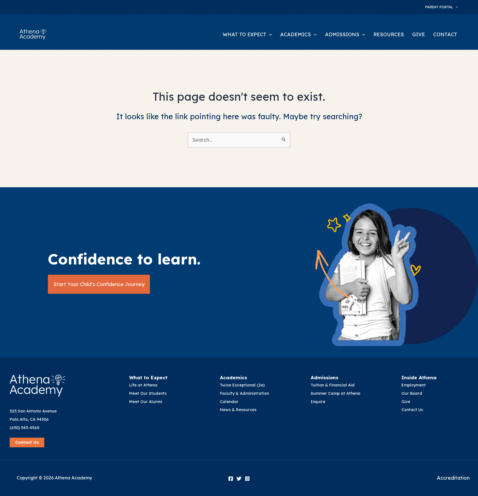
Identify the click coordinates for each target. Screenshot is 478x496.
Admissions (324, 377)
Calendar (229, 401)
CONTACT (445, 34)
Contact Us (27, 442)
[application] (455, 7)
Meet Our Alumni (145, 401)
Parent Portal (439, 7)
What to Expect (148, 377)
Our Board (411, 393)
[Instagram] (247, 478)
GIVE (418, 34)
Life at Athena (143, 385)
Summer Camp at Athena (335, 393)
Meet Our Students (148, 393)
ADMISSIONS (342, 34)
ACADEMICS (295, 34)
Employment (413, 385)
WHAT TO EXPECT (244, 34)
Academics (233, 377)
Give (405, 401)
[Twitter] (239, 478)
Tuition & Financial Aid (333, 385)
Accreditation (453, 478)
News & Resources (238, 409)
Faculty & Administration (244, 393)
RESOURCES (388, 34)
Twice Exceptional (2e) (242, 385)
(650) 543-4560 (24, 427)
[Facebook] (230, 478)
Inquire (318, 401)
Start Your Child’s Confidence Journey (98, 284)
